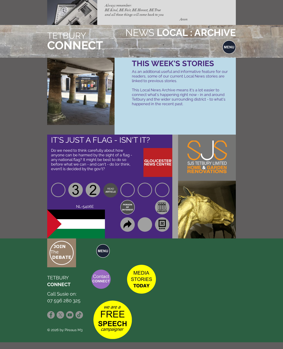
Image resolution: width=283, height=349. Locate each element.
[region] (111, 190)
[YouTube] (70, 315)
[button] (229, 47)
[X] (60, 315)
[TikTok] (79, 315)
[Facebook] (51, 315)
